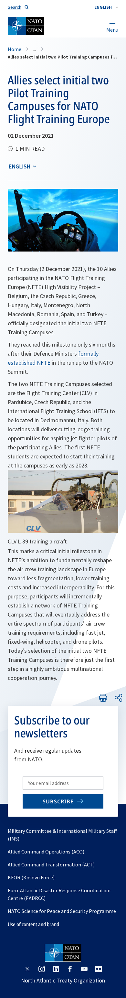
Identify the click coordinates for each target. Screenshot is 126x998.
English (19, 166)
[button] (106, 7)
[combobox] (106, 7)
